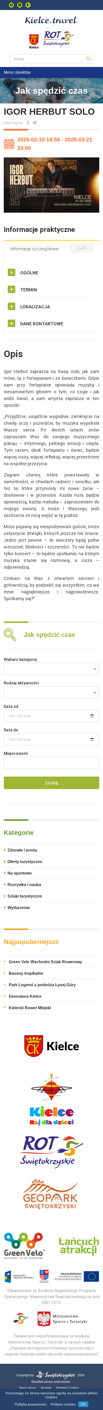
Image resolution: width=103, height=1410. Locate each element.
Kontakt (46, 1388)
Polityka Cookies (67, 1388)
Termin (28, 289)
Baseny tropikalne (26, 973)
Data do (11, 730)
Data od (11, 706)
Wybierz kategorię (20, 659)
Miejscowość (16, 753)
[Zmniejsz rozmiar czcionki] (19, 4)
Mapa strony (27, 1388)
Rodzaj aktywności (21, 683)
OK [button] (83, 1404)
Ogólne (29, 272)
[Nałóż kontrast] (28, 4)
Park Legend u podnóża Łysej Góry (42, 985)
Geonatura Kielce (25, 996)
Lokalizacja (35, 306)
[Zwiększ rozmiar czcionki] (11, 4)
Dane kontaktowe (41, 323)
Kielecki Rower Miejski (30, 1008)
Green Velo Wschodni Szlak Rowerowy (45, 962)
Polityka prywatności (31, 1404)
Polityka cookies (63, 1404)
